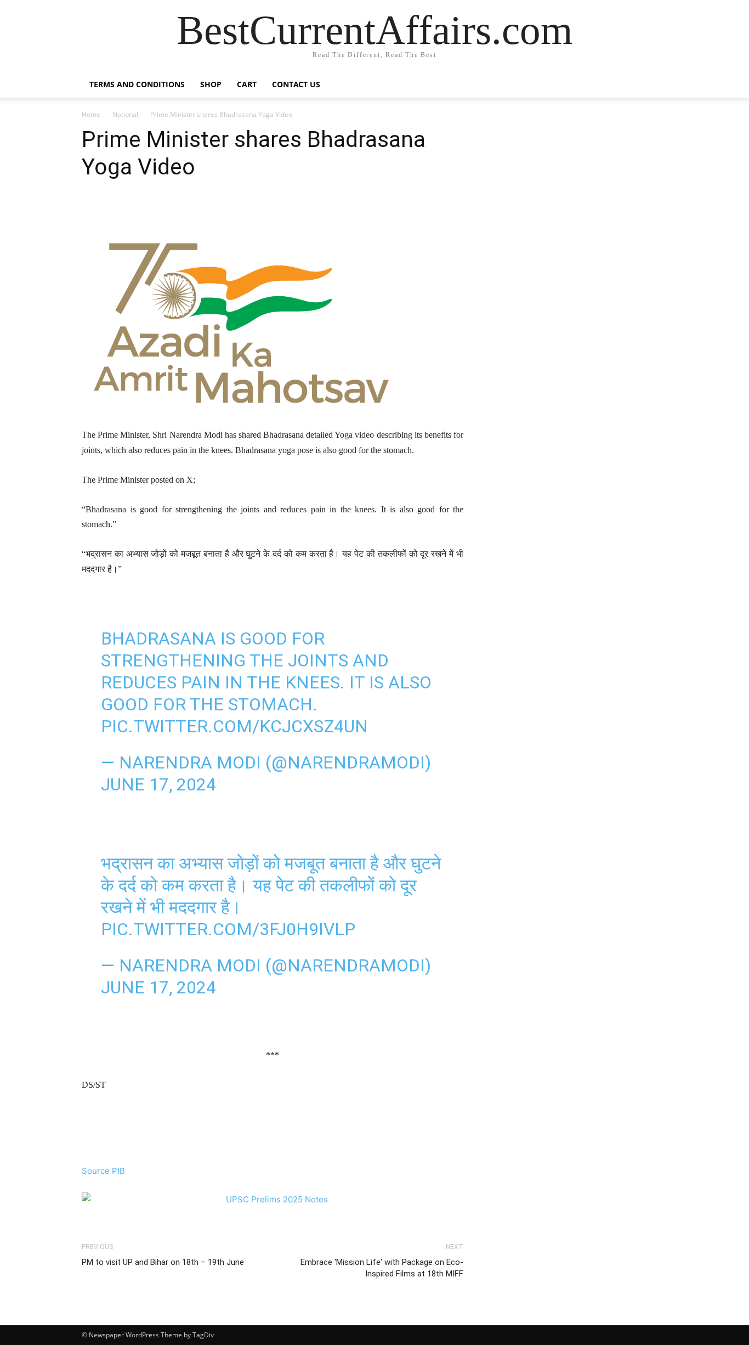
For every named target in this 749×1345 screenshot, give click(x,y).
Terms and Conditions (137, 84)
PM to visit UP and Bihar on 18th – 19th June (163, 1262)
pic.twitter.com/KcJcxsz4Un (234, 726)
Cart (247, 84)
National (125, 114)
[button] (654, 85)
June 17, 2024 (158, 784)
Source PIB (103, 1171)
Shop (211, 84)
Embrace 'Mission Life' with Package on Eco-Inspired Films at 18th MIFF (381, 1268)
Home (91, 114)
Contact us (296, 84)
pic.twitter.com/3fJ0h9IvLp (228, 929)
